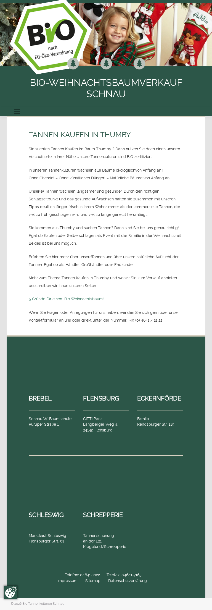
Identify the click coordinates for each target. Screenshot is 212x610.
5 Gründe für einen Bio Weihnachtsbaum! (66, 299)
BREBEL (40, 398)
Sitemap (92, 580)
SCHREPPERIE (103, 514)
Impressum (67, 580)
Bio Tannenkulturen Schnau (43, 604)
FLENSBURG (101, 398)
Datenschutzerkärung (127, 580)
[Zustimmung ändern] (10, 592)
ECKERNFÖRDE (159, 398)
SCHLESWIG (46, 514)
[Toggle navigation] (17, 111)
